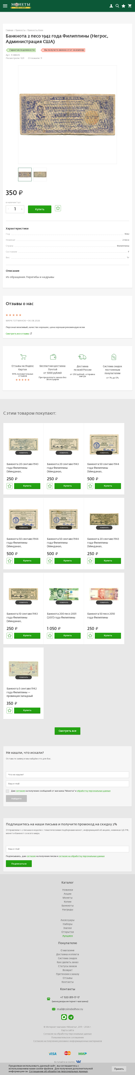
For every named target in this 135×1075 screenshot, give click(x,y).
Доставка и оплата (67, 954)
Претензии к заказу (67, 974)
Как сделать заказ (67, 962)
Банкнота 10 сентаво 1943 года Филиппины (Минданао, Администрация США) (22, 618)
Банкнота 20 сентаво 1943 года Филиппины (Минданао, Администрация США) (22, 468)
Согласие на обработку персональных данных (67, 1034)
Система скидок (67, 958)
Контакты (68, 982)
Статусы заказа (67, 966)
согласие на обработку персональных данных (82, 856)
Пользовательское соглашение (67, 1038)
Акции (67, 894)
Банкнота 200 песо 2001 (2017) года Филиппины (61, 616)
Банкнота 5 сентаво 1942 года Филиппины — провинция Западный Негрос (22, 693)
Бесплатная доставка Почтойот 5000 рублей (53, 369)
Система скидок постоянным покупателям (112, 370)
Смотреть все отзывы (17, 334)
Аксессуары (67, 920)
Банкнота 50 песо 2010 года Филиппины (101, 616)
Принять (119, 1068)
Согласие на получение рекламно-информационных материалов (67, 1041)
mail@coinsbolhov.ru (70, 1009)
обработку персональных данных (93, 791)
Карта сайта (67, 1030)
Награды (67, 910)
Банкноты (68, 906)
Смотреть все (67, 731)
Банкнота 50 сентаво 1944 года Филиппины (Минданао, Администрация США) (103, 468)
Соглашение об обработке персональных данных (58, 1071)
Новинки (67, 890)
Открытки (67, 932)
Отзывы (67, 978)
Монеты (67, 898)
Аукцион (67, 936)
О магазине (67, 950)
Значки (67, 928)
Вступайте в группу (64, 1062)
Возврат (68, 970)
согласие (20, 791)
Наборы (67, 924)
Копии (67, 902)
